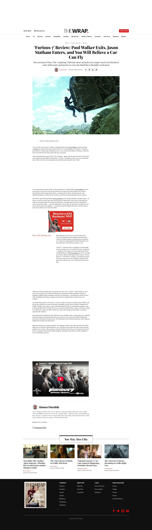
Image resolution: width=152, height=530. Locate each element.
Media (124, 36)
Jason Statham (79, 189)
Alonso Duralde (63, 69)
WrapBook (62, 505)
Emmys (115, 492)
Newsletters (40, 31)
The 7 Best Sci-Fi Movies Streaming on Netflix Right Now (115, 463)
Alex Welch (54, 466)
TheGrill (66, 36)
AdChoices (98, 492)
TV (34, 36)
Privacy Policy (99, 489)
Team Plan (80, 489)
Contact (61, 492)
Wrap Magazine (118, 483)
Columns (98, 36)
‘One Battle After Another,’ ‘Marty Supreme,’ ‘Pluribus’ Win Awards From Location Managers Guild (34, 464)
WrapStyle (75, 36)
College (115, 489)
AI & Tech (107, 36)
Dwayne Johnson (58, 198)
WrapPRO (56, 36)
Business (116, 36)
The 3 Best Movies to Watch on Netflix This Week (61, 462)
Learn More (80, 492)
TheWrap (62, 483)
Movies (40, 36)
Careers (61, 495)
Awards (48, 36)
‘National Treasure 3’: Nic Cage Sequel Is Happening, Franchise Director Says (88, 463)
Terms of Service (99, 486)
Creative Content (75, 43)
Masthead (62, 498)
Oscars (115, 495)
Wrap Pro (80, 483)
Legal (97, 483)
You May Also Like (76, 439)
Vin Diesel (36, 149)
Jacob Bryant (109, 468)
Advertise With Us (118, 498)
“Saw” (65, 156)
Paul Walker (72, 147)
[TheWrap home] (76, 31)
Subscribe (124, 31)
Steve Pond (27, 471)
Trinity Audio (49, 141)
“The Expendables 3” (74, 253)
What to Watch (87, 36)
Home (67, 43)
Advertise (62, 489)
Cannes (115, 486)
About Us (62, 486)
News (28, 36)
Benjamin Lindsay (83, 468)
